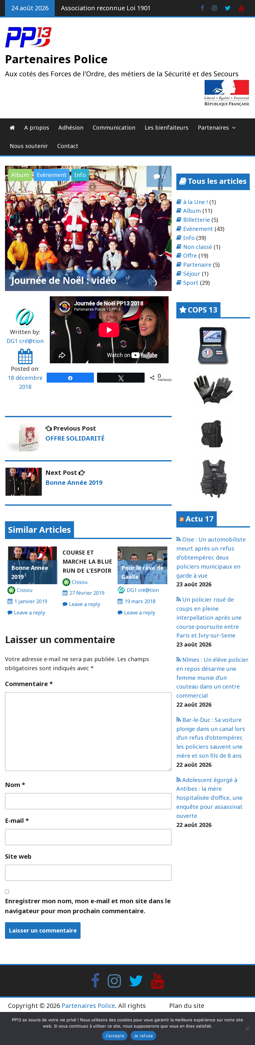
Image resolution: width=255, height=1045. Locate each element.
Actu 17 (200, 518)
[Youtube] (241, 7)
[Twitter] (228, 7)
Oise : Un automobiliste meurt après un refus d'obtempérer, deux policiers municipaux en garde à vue (211, 557)
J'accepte (114, 1035)
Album (20, 175)
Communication (114, 127)
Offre (190, 255)
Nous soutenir (29, 146)
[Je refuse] (247, 1028)
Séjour (191, 273)
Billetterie (196, 219)
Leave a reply (29, 612)
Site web (18, 856)
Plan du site (186, 1005)
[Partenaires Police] (12, 127)
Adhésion (70, 127)
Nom (15, 784)
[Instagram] (214, 7)
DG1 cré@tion (25, 341)
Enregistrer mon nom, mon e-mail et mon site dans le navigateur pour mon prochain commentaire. (88, 906)
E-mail (17, 820)
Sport (190, 282)
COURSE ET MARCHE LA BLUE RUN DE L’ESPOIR (87, 561)
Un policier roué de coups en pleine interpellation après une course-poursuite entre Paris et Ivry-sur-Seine (209, 617)
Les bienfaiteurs (166, 127)
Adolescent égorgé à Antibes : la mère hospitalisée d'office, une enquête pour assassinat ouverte (209, 797)
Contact (67, 146)
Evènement (52, 175)
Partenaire (197, 264)
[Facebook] (202, 7)
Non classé (197, 247)
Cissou (24, 590)
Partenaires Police (56, 59)
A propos (36, 127)
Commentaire (29, 684)
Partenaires (213, 127)
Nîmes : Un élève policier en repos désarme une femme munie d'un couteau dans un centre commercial (212, 677)
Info (80, 175)
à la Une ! (195, 202)
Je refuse (143, 1035)
